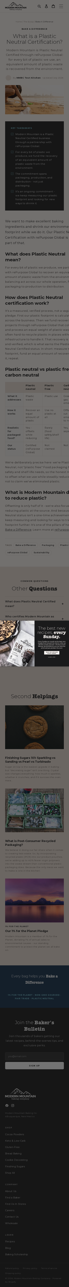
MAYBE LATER (51, 657)
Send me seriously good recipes (52, 652)
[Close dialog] (2, 622)
